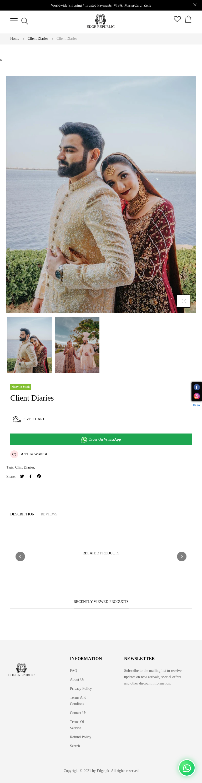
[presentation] (20, 556)
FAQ (73, 671)
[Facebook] (30, 477)
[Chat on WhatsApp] (186, 767)
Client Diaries (38, 39)
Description (22, 514)
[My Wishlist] (177, 21)
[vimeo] (39, 477)
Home (14, 39)
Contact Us (78, 713)
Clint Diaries (24, 467)
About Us (77, 680)
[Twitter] (22, 477)
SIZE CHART (34, 419)
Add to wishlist (34, 454)
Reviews (49, 514)
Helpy (196, 404)
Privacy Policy (81, 689)
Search (75, 746)
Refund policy (80, 737)
